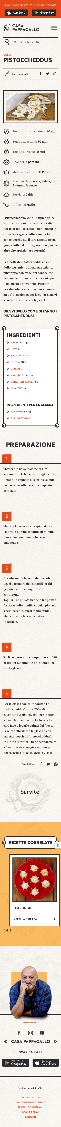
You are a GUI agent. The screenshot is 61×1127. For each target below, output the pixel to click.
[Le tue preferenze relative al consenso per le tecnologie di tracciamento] (58, 845)
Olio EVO (16, 388)
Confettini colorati (22, 381)
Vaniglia (16, 375)
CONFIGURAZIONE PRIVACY (31, 1102)
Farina (15, 342)
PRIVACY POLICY (30, 1097)
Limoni (15, 368)
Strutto (15, 362)
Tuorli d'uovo (19, 355)
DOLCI (7, 54)
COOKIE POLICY (30, 1112)
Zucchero (17, 411)
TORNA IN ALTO (30, 1022)
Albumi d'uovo (20, 418)
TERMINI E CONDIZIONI (30, 1107)
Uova (14, 348)
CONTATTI (30, 1117)
